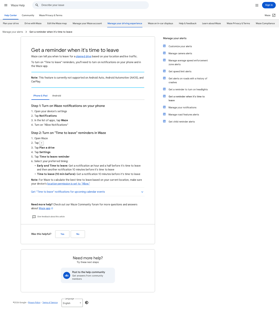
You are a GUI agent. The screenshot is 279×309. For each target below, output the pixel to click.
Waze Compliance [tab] (265, 23)
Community (28, 15)
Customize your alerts (180, 46)
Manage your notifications (182, 107)
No (77, 234)
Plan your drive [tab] (11, 23)
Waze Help (18, 5)
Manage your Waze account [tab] (87, 23)
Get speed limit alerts (180, 71)
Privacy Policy (34, 302)
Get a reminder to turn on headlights (188, 89)
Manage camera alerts (180, 53)
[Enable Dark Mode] (87, 302)
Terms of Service (50, 302)
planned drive (83, 56)
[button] (6, 5)
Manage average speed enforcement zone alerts (188, 62)
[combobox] (95, 5)
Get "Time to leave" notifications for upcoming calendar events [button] (68, 191)
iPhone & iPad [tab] (40, 95)
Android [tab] (56, 95)
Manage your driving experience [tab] (125, 23)
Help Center (10, 15)
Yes (62, 234)
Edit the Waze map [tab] (57, 23)
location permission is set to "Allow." (68, 183)
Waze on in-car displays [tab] (160, 23)
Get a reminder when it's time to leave (187, 98)
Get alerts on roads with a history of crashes (188, 80)
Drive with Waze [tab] (33, 23)
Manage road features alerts (184, 114)
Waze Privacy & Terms (50, 15)
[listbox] (72, 303)
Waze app (44, 208)
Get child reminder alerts (182, 121)
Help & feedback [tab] (187, 23)
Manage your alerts (174, 38)
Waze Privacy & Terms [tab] (238, 23)
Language (69, 298)
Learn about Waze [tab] (211, 23)
